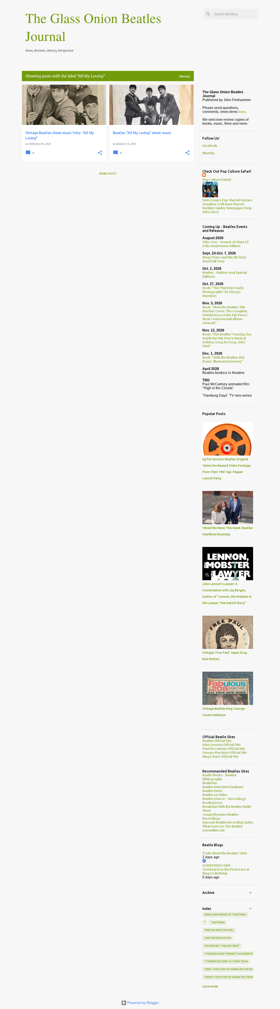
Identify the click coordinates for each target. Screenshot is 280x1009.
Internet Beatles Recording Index (227, 822)
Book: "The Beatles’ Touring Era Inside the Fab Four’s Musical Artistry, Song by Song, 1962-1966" (226, 340)
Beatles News (212, 791)
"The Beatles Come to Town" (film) (226, 961)
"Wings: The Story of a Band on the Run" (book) (234, 977)
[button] (100, 153)
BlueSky (208, 153)
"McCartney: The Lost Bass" (222, 945)
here (241, 112)
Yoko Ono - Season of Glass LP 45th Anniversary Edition (225, 244)
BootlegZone (212, 803)
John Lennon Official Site (221, 745)
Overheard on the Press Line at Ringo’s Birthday (225, 871)
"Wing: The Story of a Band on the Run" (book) (234, 969)
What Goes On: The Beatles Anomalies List (222, 828)
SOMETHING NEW (216, 865)
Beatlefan (209, 783)
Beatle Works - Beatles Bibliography (219, 777)
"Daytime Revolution (217, 938)
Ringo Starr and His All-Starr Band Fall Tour (224, 259)
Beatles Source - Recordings (224, 799)
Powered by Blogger (142, 1003)
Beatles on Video (214, 795)
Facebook (209, 146)
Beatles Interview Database (222, 787)
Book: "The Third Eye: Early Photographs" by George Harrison (223, 292)
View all (184, 76)
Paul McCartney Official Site (223, 749)
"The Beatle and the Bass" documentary (230, 953)
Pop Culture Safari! (216, 180)
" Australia (217, 922)
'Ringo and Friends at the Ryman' (225, 914)
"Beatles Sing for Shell (219, 930)
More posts (107, 173)
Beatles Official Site (216, 741)
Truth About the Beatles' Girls (224, 853)
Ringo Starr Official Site (220, 757)
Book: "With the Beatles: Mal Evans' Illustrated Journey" (223, 359)
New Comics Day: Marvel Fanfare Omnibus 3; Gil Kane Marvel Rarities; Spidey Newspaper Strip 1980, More (227, 206)
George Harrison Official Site (224, 753)
